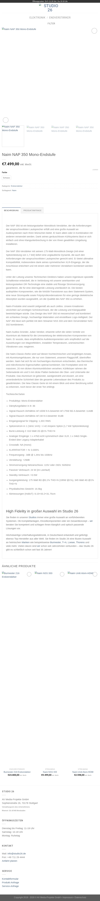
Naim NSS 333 (50, 772)
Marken (26, 542)
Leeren (95, 169)
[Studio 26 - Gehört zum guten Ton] (50, 8)
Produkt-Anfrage (10, 882)
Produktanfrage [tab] (32, 210)
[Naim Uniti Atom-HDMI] (83, 669)
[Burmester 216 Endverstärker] (17, 669)
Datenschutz (80, 897)
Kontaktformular (10, 879)
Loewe (71, 542)
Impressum (68, 897)
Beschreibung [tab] (11, 210)
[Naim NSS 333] (50, 669)
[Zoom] (5, 120)
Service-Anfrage (10, 886)
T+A (64, 542)
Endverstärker (60, 17)
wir (91, 521)
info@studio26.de (17, 853)
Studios (32, 517)
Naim (14, 190)
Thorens (80, 542)
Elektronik (37, 17)
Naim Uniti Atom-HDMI (82, 772)
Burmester (55, 542)
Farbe (4, 172)
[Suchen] (97, 7)
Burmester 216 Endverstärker (17, 772)
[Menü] (3, 7)
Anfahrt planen (9, 861)
